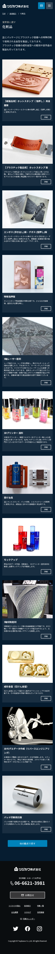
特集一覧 (40, 905)
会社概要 (14, 912)
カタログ (27, 912)
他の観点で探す (27, 843)
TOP (4, 14)
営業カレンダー (29, 918)
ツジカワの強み (14, 905)
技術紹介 (13, 14)
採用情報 (40, 912)
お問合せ (29, 895)
